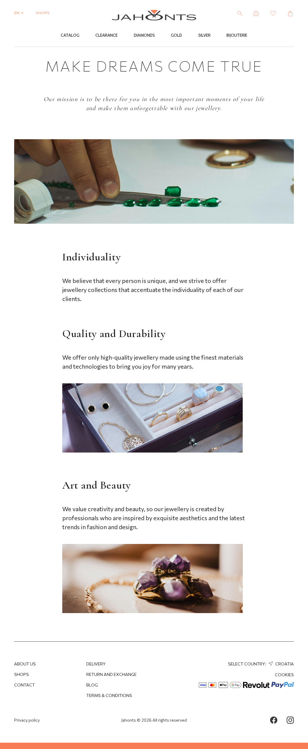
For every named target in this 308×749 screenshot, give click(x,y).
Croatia (284, 663)
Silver (204, 35)
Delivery (96, 663)
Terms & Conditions (109, 695)
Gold (176, 35)
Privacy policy (27, 720)
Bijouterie (236, 35)
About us (25, 663)
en (17, 13)
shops (43, 13)
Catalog (70, 35)
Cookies (284, 674)
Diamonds (144, 35)
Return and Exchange (111, 674)
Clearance (106, 35)
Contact (24, 684)
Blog (92, 684)
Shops (21, 674)
